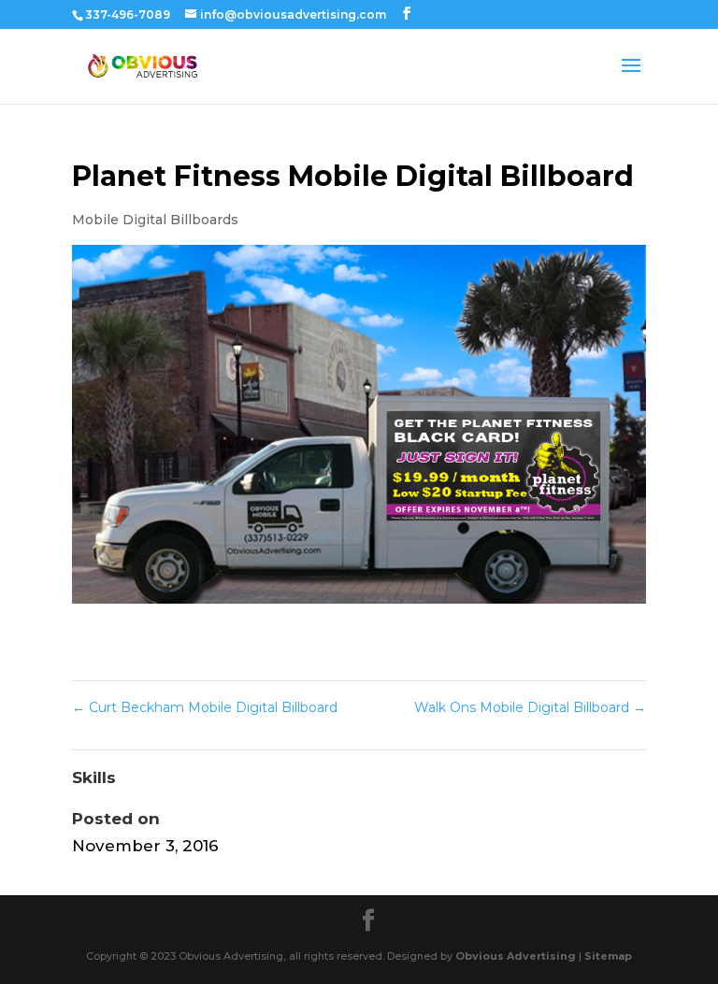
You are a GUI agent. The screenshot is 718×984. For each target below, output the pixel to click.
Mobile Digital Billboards (155, 219)
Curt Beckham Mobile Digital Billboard (204, 707)
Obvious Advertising (515, 956)
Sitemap (608, 956)
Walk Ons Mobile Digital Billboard (530, 707)
